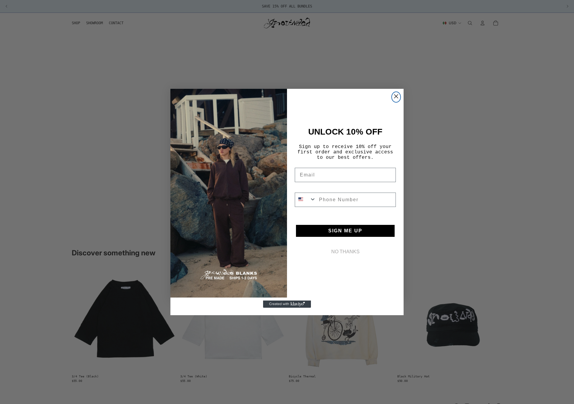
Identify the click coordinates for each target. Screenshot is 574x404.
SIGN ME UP (345, 230)
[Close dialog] (396, 97)
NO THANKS (345, 251)
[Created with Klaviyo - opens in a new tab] (287, 304)
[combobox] (305, 200)
